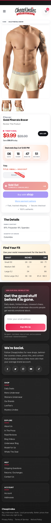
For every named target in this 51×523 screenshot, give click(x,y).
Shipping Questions (12, 468)
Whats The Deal (11, 451)
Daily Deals (9, 388)
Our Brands (9, 401)
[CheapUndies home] (25, 11)
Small (14, 175)
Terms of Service (22, 519)
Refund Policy (36, 519)
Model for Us (10, 447)
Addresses (9, 497)
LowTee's (8, 405)
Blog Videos (9, 439)
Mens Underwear (12, 392)
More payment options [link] (25, 201)
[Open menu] (4, 11)
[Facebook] (7, 369)
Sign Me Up (25, 327)
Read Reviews (10, 434)
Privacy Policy (7, 519)
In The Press (9, 430)
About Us (8, 426)
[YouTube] (31, 369)
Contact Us (9, 476)
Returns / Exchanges (13, 472)
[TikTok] (39, 369)
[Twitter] (15, 369)
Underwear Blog (11, 443)
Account (8, 493)
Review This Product (12, 124)
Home (4, 22)
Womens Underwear (13, 397)
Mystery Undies (11, 409)
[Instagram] (23, 369)
